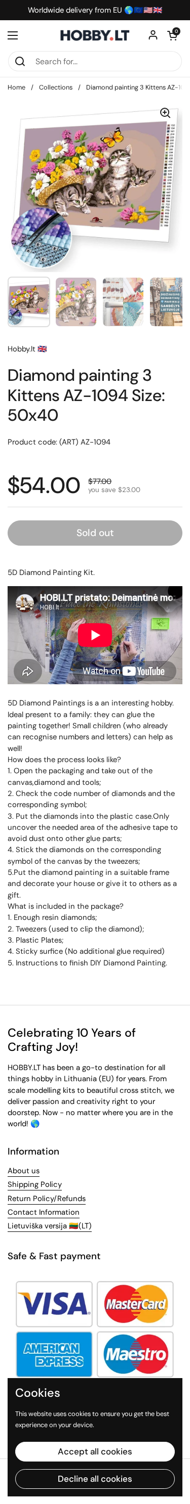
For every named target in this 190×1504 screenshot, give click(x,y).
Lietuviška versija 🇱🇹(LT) (50, 1226)
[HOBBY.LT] (95, 35)
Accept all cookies (95, 1451)
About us (24, 1171)
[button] (172, 35)
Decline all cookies (95, 1478)
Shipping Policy (35, 1184)
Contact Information (44, 1212)
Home (16, 87)
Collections (55, 87)
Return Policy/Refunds (47, 1198)
